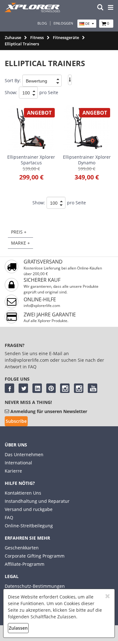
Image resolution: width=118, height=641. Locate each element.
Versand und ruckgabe (29, 509)
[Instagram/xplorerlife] (65, 388)
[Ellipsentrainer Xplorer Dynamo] (86, 128)
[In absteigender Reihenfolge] (70, 80)
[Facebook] (9, 388)
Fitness (37, 37)
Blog (42, 23)
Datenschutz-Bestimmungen (35, 586)
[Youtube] (92, 388)
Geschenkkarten (22, 548)
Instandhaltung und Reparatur (37, 501)
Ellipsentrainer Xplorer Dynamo (87, 160)
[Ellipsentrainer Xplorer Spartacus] (31, 128)
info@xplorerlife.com (42, 305)
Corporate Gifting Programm (35, 556)
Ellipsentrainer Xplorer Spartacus (31, 160)
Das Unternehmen (24, 454)
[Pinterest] (51, 388)
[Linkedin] (37, 388)
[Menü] (110, 7)
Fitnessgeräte (66, 37)
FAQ (9, 517)
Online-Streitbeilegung (29, 526)
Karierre (13, 471)
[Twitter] (23, 388)
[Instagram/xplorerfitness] (78, 388)
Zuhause (13, 37)
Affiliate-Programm (24, 564)
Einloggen (63, 23)
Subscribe (16, 421)
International (18, 463)
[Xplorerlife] (33, 11)
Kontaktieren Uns (23, 493)
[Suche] (100, 7)
